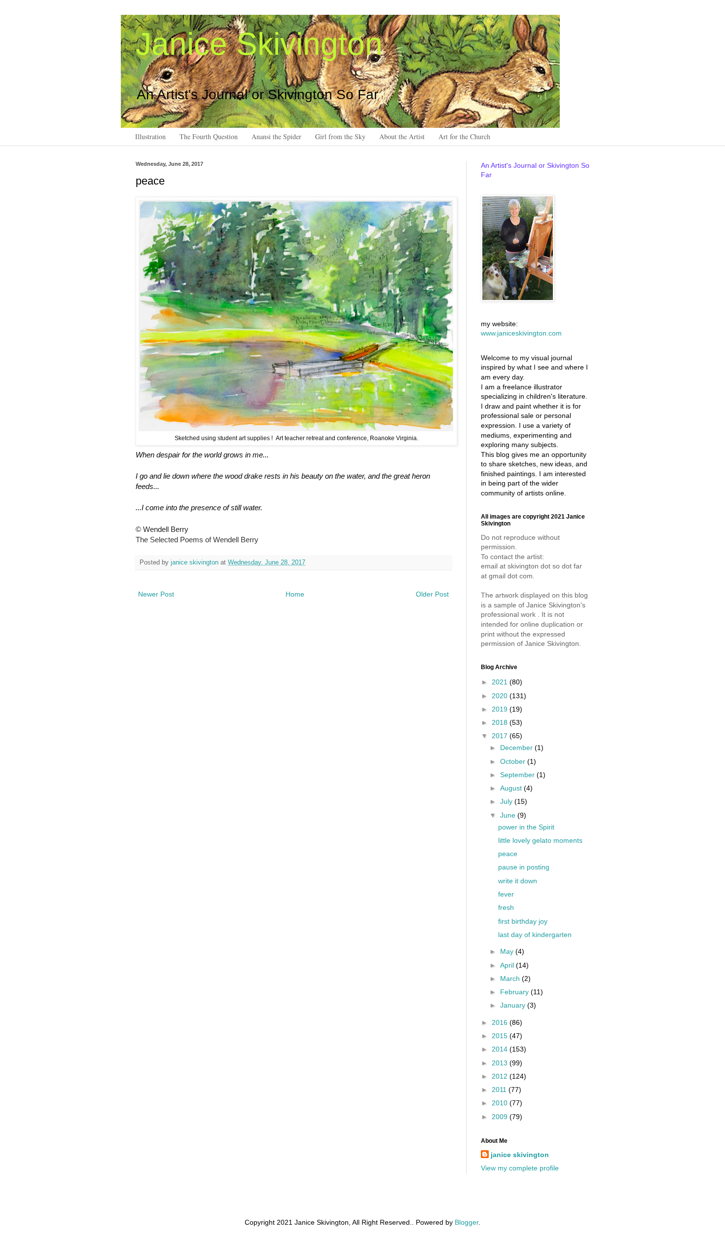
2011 (500, 1089)
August (512, 788)
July (507, 801)
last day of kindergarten (535, 935)
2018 (500, 722)
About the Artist (402, 136)
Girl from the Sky (340, 136)
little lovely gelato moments (540, 840)
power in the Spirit (526, 827)
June (508, 815)
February (515, 992)
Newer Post (156, 594)
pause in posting (523, 867)
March (511, 978)
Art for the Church (464, 136)
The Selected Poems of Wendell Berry (197, 539)
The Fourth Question (209, 136)
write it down (517, 881)
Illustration (150, 136)
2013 (500, 1063)
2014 (500, 1049)
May (507, 951)
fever (506, 894)
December (517, 748)
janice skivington (195, 562)
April (508, 965)
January (513, 1005)
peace (507, 854)
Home (295, 594)
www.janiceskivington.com (521, 333)
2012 (500, 1076)
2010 (500, 1103)
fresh (506, 907)
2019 (500, 709)
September (518, 775)
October (513, 761)
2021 (500, 682)
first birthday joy (522, 921)
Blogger (466, 1222)
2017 (500, 736)
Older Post (432, 594)
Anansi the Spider (276, 136)
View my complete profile (520, 1168)
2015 (500, 1036)
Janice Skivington (259, 44)
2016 (500, 1022)
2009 (500, 1117)
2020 (500, 696)
